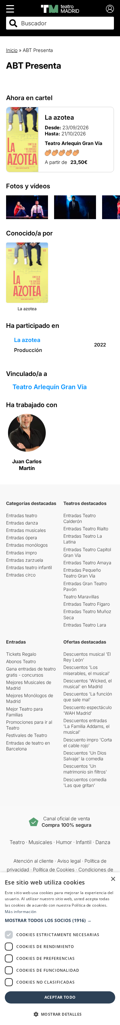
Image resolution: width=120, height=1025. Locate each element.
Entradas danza (22, 522)
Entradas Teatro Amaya (87, 562)
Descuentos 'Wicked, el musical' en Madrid (87, 683)
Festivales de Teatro (26, 735)
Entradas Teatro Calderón (79, 518)
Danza (102, 842)
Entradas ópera (21, 537)
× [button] (112, 879)
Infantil (84, 842)
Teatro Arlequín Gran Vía (49, 387)
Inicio (12, 50)
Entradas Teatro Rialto (85, 528)
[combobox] (65, 23)
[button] (60, 920)
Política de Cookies (54, 870)
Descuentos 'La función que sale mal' (87, 696)
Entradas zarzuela (24, 560)
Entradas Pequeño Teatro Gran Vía (82, 572)
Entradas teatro (21, 515)
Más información (20, 911)
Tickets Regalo (21, 654)
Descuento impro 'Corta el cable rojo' (87, 742)
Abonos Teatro (21, 661)
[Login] (110, 9)
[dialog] (60, 948)
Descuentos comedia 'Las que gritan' (85, 782)
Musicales (40, 842)
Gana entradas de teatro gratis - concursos (31, 671)
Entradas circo (21, 574)
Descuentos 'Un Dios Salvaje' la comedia (84, 755)
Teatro (17, 842)
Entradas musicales (26, 530)
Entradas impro (21, 552)
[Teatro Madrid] (60, 9)
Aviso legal (69, 861)
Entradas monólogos (27, 545)
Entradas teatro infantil (29, 567)
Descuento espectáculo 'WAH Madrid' (87, 710)
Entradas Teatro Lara (84, 625)
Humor (64, 842)
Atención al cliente (33, 861)
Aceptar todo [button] (60, 997)
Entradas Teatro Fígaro (86, 604)
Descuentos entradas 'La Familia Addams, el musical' (86, 726)
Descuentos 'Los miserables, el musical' (86, 670)
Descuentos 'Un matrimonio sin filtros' (85, 768)
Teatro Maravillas (81, 596)
